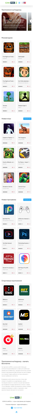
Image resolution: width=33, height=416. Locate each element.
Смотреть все (27, 118)
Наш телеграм (18, 408)
